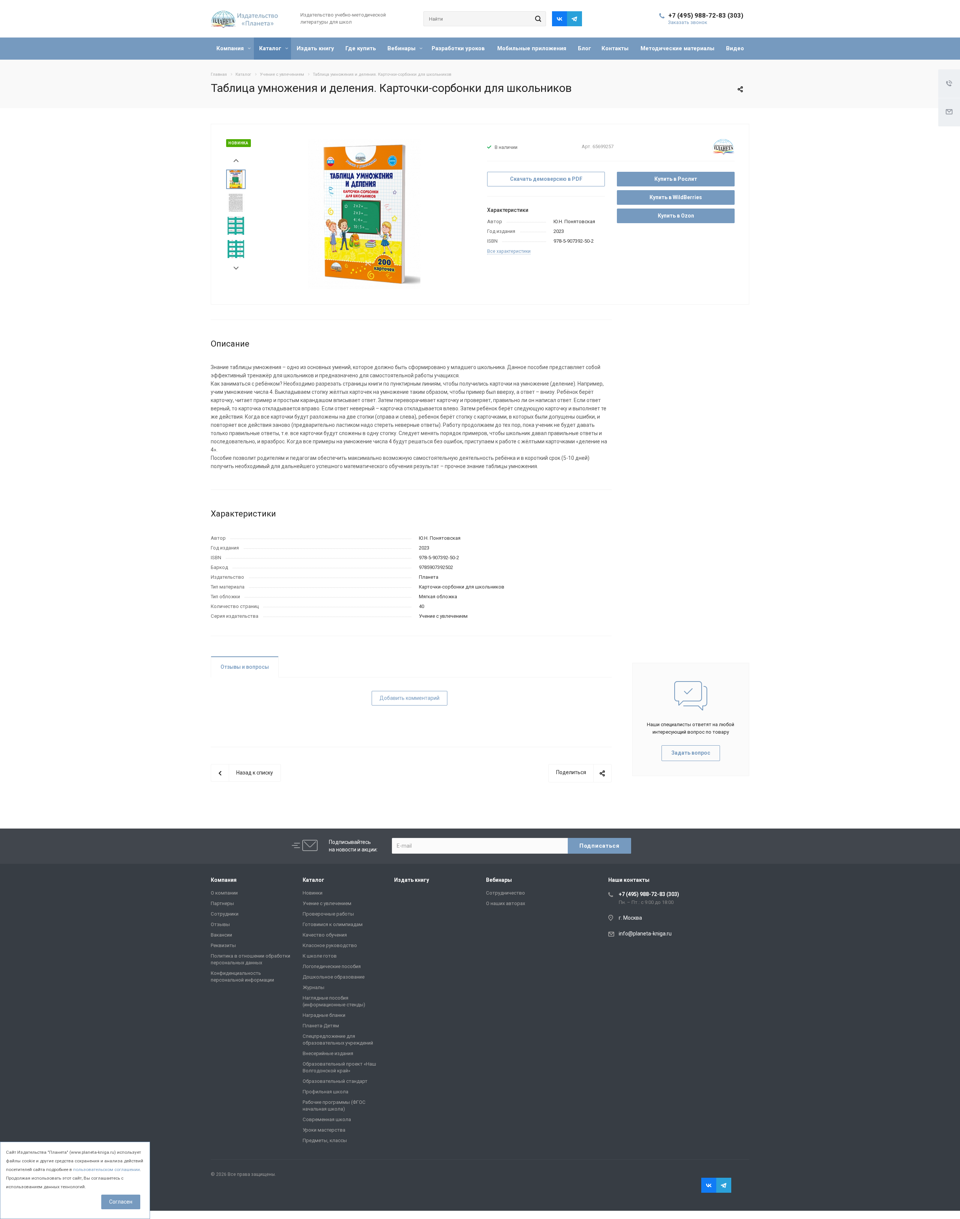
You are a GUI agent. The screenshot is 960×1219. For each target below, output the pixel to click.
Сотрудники (224, 914)
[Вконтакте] (559, 18)
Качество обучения (325, 935)
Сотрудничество (505, 893)
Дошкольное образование (333, 977)
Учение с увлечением (327, 903)
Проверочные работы (328, 914)
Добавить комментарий (410, 698)
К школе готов (320, 956)
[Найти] (537, 18)
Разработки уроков (458, 48)
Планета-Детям (321, 1025)
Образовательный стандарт (335, 1081)
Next (236, 268)
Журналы (313, 987)
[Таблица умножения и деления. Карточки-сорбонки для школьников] (364, 214)
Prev (236, 161)
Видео (735, 48)
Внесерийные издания (328, 1053)
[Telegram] (574, 18)
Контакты (615, 48)
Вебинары (402, 48)
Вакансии (221, 935)
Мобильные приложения (531, 48)
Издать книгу (315, 48)
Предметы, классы (325, 1140)
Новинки (312, 893)
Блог (584, 48)
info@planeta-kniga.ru (645, 934)
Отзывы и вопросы (244, 667)
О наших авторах (505, 903)
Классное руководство (330, 945)
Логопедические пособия (332, 966)
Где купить (360, 48)
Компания (230, 48)
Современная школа (327, 1119)
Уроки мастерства (324, 1130)
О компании (224, 893)
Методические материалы (677, 48)
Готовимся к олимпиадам (333, 924)
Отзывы (220, 924)
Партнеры (222, 903)
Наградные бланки (324, 1015)
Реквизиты (223, 945)
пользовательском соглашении (106, 1169)
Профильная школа (325, 1091)
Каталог (271, 48)
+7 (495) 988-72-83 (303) (705, 15)
